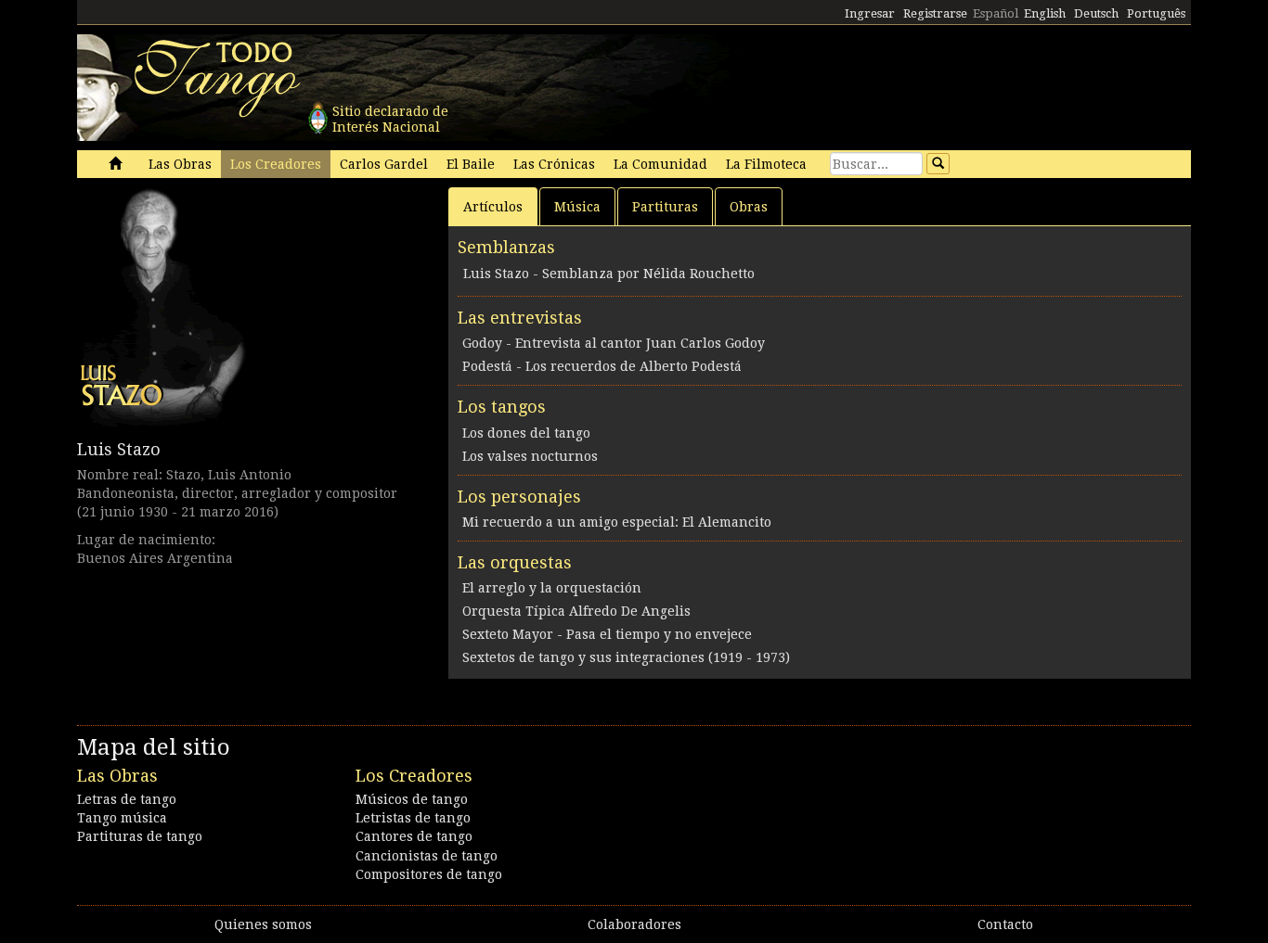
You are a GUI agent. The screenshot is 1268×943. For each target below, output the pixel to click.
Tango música (122, 817)
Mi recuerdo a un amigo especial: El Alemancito (616, 522)
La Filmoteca (766, 164)
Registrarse (935, 13)
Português (1156, 13)
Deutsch (1096, 13)
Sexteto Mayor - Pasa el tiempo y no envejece (607, 634)
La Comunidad (660, 164)
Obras (749, 206)
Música (577, 206)
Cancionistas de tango (427, 855)
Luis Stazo (119, 449)
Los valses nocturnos (530, 456)
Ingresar (870, 13)
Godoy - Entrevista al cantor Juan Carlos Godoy (613, 343)
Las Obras (180, 164)
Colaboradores (634, 924)
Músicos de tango (412, 799)
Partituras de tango (139, 836)
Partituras (665, 206)
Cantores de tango (414, 836)
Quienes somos (263, 924)
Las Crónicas (554, 164)
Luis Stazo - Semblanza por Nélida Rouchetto (609, 273)
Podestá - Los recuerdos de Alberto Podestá (602, 366)
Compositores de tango (429, 874)
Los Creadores (275, 164)
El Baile (470, 164)
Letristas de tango (413, 817)
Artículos (493, 206)
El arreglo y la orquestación (551, 587)
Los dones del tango (526, 433)
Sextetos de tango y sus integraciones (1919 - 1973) (626, 657)
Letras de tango (126, 799)
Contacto (1005, 924)
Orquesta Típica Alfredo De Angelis (576, 611)
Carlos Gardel (384, 164)
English (1045, 13)
